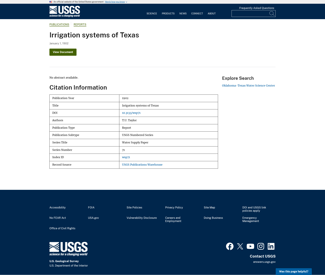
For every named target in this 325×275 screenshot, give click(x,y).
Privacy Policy (174, 207)
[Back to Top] (312, 262)
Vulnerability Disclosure (142, 217)
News (183, 13)
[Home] (64, 16)
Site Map (209, 207)
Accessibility (57, 207)
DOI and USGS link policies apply (254, 209)
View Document (63, 52)
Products (168, 13)
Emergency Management (250, 219)
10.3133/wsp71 (131, 112)
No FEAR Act (57, 217)
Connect (197, 13)
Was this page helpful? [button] (293, 271)
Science (152, 13)
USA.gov (93, 217)
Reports (80, 24)
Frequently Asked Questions (256, 8)
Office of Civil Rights (62, 228)
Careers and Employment (173, 219)
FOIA (91, 207)
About (212, 13)
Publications (59, 24)
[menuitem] (151, 11)
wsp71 (126, 157)
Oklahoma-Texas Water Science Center (248, 85)
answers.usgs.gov (264, 261)
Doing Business (213, 217)
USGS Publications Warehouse (142, 164)
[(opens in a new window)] (229, 246)
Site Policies (134, 207)
